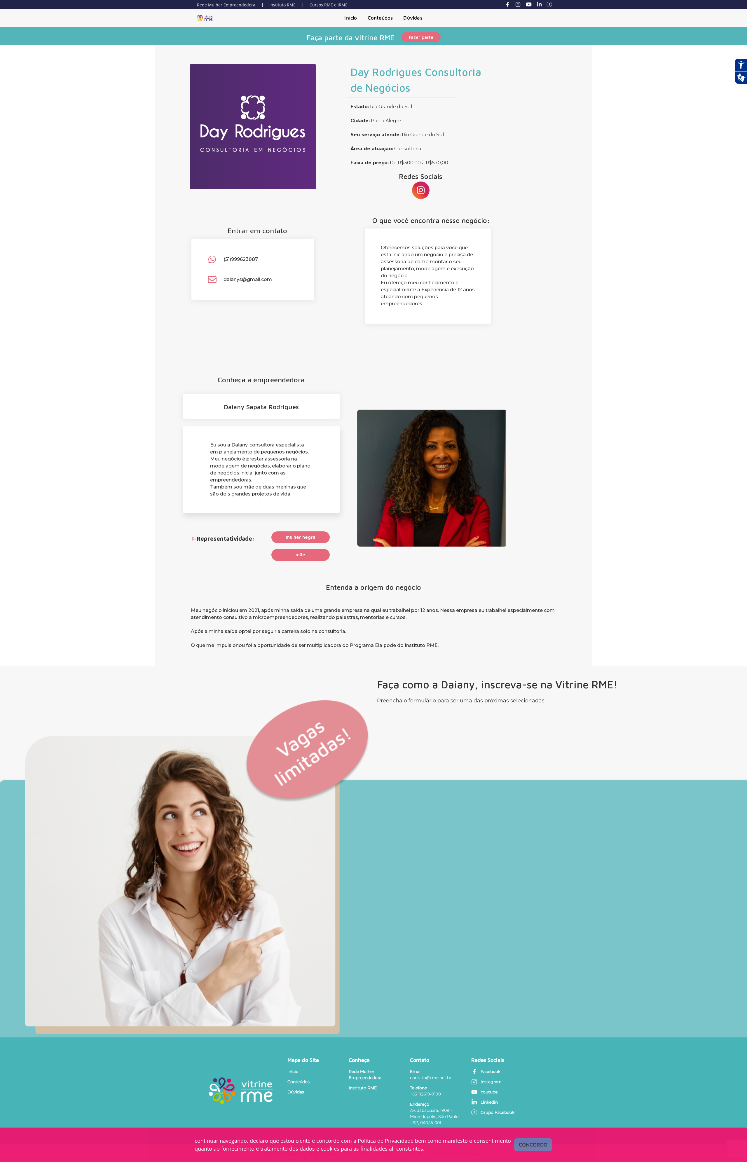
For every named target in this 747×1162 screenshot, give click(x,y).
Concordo (533, 1145)
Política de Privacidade (385, 1140)
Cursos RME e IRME (329, 5)
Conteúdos (380, 18)
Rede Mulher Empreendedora (226, 5)
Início (350, 18)
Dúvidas (412, 18)
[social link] (421, 190)
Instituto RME (282, 5)
